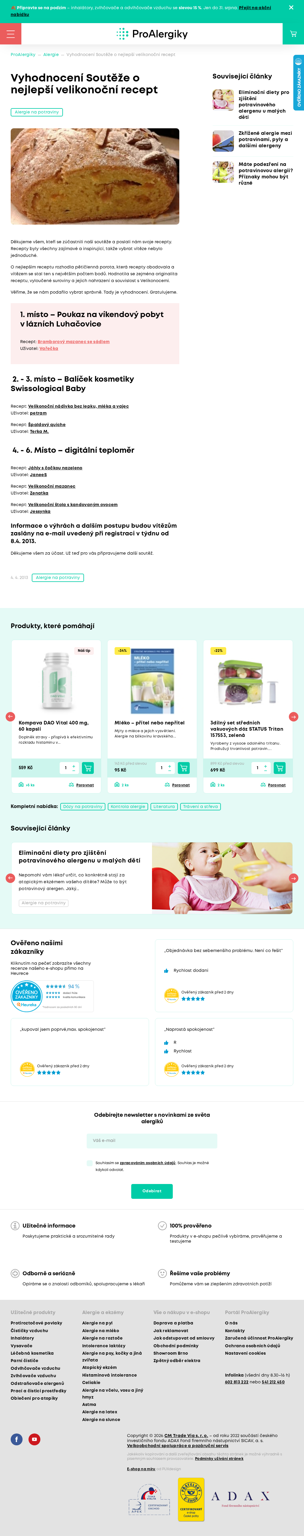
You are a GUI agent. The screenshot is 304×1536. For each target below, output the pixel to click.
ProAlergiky (23, 55)
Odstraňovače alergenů (37, 1383)
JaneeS (38, 475)
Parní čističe (24, 1361)
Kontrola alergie (128, 807)
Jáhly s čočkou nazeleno (55, 468)
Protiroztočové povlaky (36, 1323)
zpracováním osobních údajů (148, 1163)
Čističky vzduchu (29, 1331)
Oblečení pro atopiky (34, 1398)
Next (293, 716)
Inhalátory (22, 1338)
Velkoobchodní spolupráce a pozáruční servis (178, 1446)
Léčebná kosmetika (32, 1353)
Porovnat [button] (85, 785)
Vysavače (22, 1346)
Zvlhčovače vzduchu (33, 1376)
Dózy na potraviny (82, 807)
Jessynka (40, 511)
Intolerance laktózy (103, 1346)
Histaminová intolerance (109, 1375)
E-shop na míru (141, 1469)
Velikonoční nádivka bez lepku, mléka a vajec (78, 406)
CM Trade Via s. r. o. (186, 1436)
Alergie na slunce (101, 1420)
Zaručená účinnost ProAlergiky (259, 1338)
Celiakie (91, 1383)
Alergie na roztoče (102, 1338)
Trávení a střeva (200, 807)
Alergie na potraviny (37, 112)
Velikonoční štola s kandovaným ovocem (73, 505)
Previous (10, 716)
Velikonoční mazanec (51, 486)
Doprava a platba (173, 1323)
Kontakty (235, 1331)
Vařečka (48, 349)
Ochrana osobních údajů (252, 1346)
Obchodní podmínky (176, 1346)
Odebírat (152, 1191)
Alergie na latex (99, 1412)
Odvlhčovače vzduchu (35, 1368)
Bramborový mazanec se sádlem (74, 342)
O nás (231, 1323)
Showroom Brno (170, 1353)
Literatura (164, 807)
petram (38, 413)
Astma (89, 1405)
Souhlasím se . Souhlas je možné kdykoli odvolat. (152, 1166)
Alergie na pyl (97, 1323)
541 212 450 (273, 1382)
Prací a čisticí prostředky (38, 1391)
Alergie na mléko (100, 1331)
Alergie (51, 55)
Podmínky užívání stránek (219, 1458)
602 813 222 (237, 1382)
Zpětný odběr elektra (177, 1361)
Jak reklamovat (171, 1331)
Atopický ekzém (99, 1367)
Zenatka (39, 493)
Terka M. (39, 431)
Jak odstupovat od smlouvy (184, 1338)
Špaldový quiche (47, 425)
